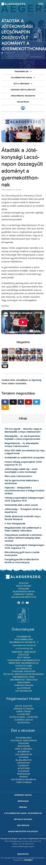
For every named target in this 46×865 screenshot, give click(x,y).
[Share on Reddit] (28, 402)
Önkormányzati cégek (24, 677)
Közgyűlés (23, 655)
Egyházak (23, 757)
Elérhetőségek (23, 712)
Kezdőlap (9, 53)
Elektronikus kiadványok (23, 780)
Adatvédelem (23, 825)
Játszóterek (23, 768)
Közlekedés (23, 771)
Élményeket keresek (23, 594)
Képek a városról (23, 749)
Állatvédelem (23, 688)
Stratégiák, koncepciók (23, 671)
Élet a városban (21, 84)
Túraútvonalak (24, 782)
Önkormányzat (22, 71)
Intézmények (24, 752)
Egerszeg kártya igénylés (23, 90)
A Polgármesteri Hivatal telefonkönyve (23, 813)
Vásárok (23, 777)
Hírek (23, 53)
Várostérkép (23, 683)
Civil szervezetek (23, 755)
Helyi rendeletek (24, 669)
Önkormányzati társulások (24, 680)
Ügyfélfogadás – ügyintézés (23, 717)
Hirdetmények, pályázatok (23, 96)
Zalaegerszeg (13, 4)
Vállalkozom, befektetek (23, 597)
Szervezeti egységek (24, 709)
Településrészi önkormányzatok (23, 660)
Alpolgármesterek (23, 639)
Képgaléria (23, 589)
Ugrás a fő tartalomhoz (38, 1)
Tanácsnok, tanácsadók (24, 652)
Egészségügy (23, 763)
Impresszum (23, 801)
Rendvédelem (23, 774)
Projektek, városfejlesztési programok (23, 674)
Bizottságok (23, 658)
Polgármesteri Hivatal (21, 78)
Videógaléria (23, 746)
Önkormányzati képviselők (22, 642)
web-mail (23, 807)
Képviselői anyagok (23, 819)
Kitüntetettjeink (23, 666)
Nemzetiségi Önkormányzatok (24, 663)
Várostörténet (24, 586)
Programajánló (24, 738)
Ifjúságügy (23, 766)
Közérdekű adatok (23, 720)
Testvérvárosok (23, 691)
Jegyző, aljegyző (23, 706)
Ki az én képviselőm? (24, 649)
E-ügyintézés (23, 714)
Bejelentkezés (23, 854)
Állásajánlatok (24, 760)
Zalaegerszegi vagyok (24, 592)
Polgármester (24, 637)
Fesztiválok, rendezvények (23, 741)
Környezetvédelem (23, 685)
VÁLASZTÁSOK (23, 102)
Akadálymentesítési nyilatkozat (23, 831)
